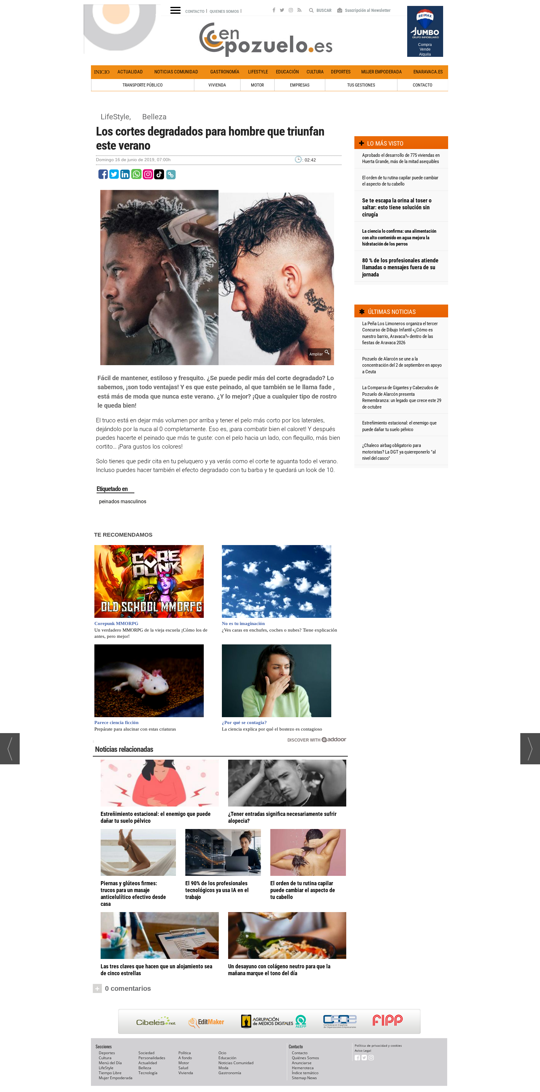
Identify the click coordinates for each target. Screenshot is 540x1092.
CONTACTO (422, 84)
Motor (183, 1062)
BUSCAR (324, 10)
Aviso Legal (363, 1050)
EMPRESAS (299, 84)
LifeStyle (258, 72)
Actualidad (130, 72)
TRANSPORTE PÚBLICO (142, 84)
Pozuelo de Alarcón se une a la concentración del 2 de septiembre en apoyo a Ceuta (402, 365)
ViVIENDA (217, 84)
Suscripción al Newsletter (367, 10)
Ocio (222, 1052)
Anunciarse (302, 1062)
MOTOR (257, 84)
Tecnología (148, 1072)
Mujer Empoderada (381, 72)
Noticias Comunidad (176, 72)
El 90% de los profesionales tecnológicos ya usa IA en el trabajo (217, 890)
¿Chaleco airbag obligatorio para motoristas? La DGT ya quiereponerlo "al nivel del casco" (399, 452)
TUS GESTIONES (361, 84)
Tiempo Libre (110, 1072)
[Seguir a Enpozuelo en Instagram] (291, 10)
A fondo (185, 1057)
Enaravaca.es (428, 72)
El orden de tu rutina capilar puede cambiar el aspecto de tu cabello (302, 890)
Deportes (341, 72)
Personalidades (151, 1057)
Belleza (154, 116)
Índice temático (305, 1072)
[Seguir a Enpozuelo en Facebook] (274, 10)
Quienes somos (224, 11)
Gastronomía (224, 72)
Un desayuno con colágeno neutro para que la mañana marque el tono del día (279, 969)
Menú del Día (110, 1062)
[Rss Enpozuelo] (299, 10)
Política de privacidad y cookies (378, 1045)
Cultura (315, 72)
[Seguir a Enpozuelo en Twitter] (282, 10)
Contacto (194, 11)
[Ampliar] (217, 361)
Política (184, 1052)
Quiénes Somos (305, 1057)
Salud (183, 1067)
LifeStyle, (117, 116)
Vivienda (185, 1072)
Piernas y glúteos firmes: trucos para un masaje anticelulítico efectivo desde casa (133, 893)
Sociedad (146, 1052)
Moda (223, 1067)
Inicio (102, 72)
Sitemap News (304, 1077)
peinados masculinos (122, 501)
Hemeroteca (303, 1067)
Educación (287, 72)
